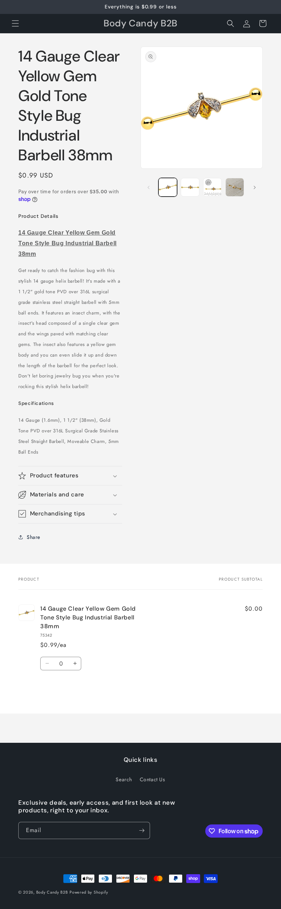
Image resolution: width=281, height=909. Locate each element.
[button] (15, 23)
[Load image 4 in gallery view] (234, 187)
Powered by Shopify (89, 892)
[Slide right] (255, 187)
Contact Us (152, 779)
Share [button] (33, 537)
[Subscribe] (142, 830)
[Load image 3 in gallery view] (212, 187)
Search (124, 779)
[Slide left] (148, 187)
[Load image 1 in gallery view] (167, 187)
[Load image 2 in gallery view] (190, 187)
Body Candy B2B (52, 892)
